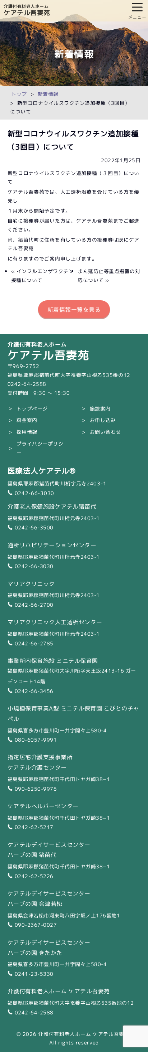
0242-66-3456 (34, 691)
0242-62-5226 (34, 876)
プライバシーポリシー (40, 447)
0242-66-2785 (34, 643)
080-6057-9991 (36, 739)
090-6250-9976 (36, 788)
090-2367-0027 (36, 924)
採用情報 (27, 431)
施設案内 (100, 408)
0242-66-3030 (34, 493)
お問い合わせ (105, 431)
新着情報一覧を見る (74, 309)
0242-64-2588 (34, 1012)
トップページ (32, 408)
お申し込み (103, 420)
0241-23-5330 (34, 973)
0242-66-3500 (34, 527)
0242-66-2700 (34, 604)
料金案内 (27, 420)
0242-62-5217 (34, 827)
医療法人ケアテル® (42, 470)
